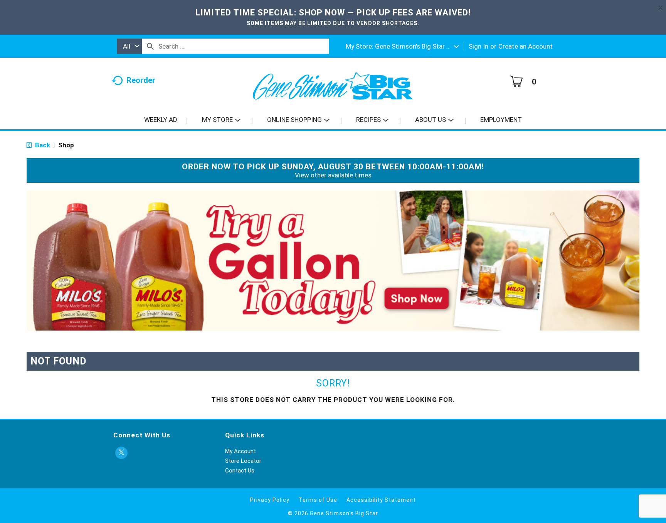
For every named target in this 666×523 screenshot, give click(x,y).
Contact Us (239, 470)
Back (42, 145)
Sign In (478, 46)
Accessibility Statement (381, 500)
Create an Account (525, 46)
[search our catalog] (150, 46)
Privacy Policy (269, 500)
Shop (66, 145)
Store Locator (243, 460)
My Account (240, 451)
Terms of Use (318, 500)
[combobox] (129, 46)
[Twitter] (121, 453)
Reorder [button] (140, 80)
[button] (417, 46)
